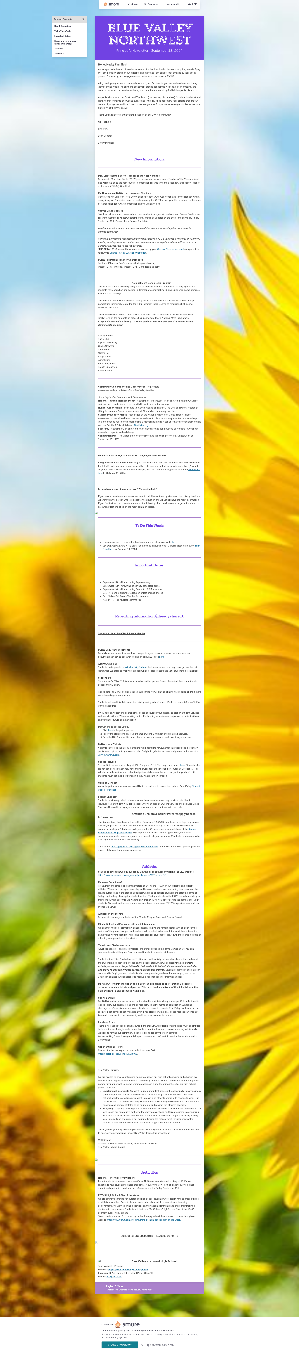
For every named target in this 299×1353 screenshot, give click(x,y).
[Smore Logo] (111, 4)
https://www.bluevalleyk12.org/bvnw (128, 1269)
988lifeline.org (141, 425)
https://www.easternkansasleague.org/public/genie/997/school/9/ (132, 875)
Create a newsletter (120, 1344)
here (161, 656)
